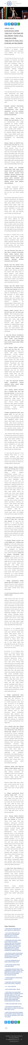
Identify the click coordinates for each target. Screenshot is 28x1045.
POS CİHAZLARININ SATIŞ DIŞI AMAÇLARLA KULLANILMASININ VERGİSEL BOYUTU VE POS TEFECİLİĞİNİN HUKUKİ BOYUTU (12, 935)
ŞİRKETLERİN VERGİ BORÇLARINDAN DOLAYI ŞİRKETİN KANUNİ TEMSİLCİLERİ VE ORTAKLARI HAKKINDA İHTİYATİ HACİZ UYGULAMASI (13, 1014)
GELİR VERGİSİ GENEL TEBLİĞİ (12, 989)
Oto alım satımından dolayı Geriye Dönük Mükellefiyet (12, 961)
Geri (6, 1028)
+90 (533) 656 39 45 (14, 1041)
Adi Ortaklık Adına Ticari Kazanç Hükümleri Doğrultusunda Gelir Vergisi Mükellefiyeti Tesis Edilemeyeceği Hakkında (13, 955)
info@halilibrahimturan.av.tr (13, 1039)
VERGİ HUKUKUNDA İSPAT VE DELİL (13, 1003)
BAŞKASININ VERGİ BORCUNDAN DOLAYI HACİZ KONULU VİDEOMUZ (12, 982)
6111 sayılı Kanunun (10, 986)
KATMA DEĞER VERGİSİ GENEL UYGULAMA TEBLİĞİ (12, 965)
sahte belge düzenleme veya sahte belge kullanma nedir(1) (12, 929)
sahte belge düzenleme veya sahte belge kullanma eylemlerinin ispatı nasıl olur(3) (14, 1008)
